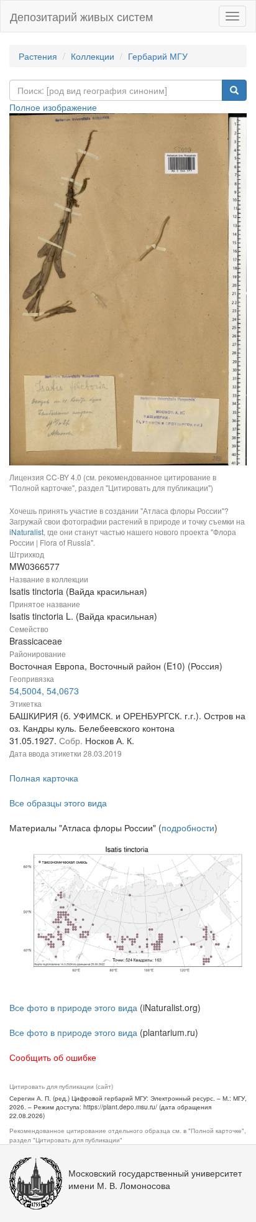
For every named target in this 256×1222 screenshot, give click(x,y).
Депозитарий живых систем (81, 16)
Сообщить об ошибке (52, 1057)
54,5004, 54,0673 (44, 690)
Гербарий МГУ (158, 56)
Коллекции (92, 56)
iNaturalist (26, 531)
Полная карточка (43, 778)
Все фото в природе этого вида (73, 1007)
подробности (188, 827)
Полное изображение (53, 107)
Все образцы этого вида (58, 802)
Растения (38, 56)
